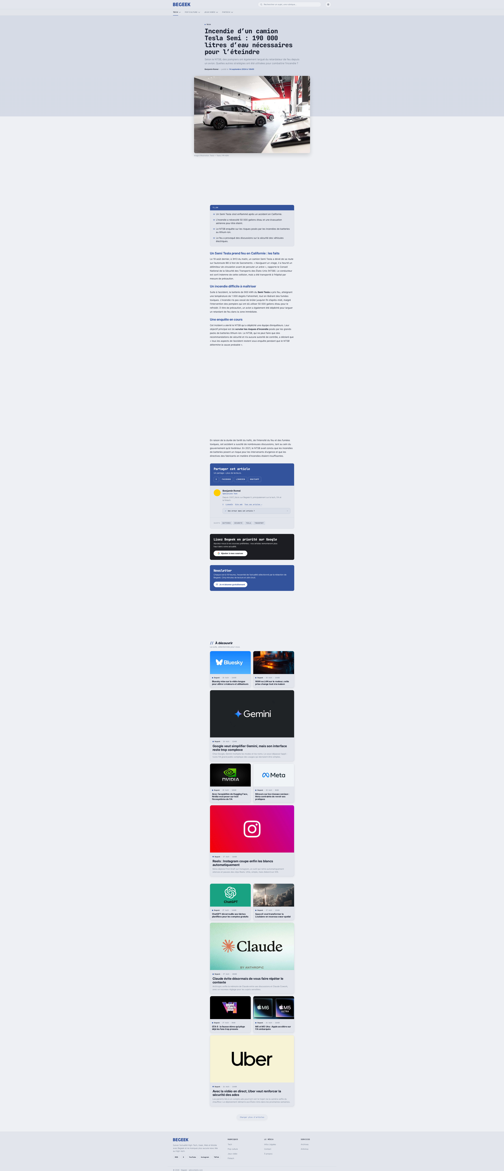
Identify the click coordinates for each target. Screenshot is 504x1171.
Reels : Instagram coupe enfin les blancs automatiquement (243, 863)
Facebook (226, 479)
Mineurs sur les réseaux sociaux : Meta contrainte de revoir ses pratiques (272, 797)
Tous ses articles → (253, 504)
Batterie (227, 523)
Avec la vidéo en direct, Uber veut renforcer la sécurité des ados (247, 1093)
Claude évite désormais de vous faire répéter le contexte (248, 980)
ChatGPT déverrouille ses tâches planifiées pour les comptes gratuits (230, 915)
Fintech (226, 12)
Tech (175, 12)
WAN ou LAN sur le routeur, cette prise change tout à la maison (272, 682)
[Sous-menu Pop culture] (199, 12)
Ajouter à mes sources (232, 553)
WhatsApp (254, 479)
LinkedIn (240, 479)
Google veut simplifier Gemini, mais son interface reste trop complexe (250, 748)
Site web (238, 504)
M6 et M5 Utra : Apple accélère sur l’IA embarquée (273, 1028)
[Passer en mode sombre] (328, 4)
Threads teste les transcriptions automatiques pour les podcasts (228, 1145)
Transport (259, 523)
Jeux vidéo (209, 12)
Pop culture (191, 12)
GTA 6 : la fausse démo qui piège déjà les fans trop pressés (228, 1028)
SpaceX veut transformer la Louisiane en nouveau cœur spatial (273, 915)
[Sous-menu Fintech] (232, 12)
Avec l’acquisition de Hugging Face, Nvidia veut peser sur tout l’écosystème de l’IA (230, 797)
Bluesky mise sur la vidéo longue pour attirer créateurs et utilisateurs (230, 682)
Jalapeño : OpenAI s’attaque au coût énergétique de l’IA (273, 1145)
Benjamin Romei (211, 69)
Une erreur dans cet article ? (241, 511)
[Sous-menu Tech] (180, 12)
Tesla (248, 523)
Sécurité (238, 523)
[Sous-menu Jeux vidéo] (217, 12)
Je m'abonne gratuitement (232, 584)
